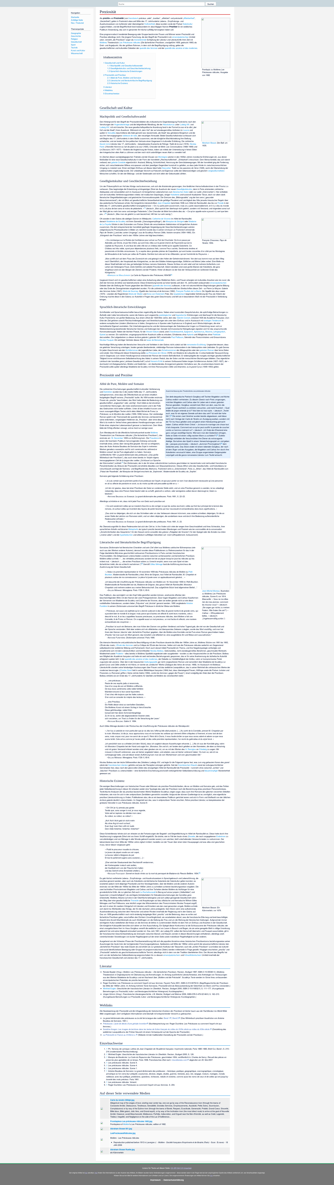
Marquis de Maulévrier (119, 275)
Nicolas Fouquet (107, 339)
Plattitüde (216, 334)
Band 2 (175, 1018)
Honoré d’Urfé (156, 361)
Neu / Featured (77, 22)
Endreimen (221, 836)
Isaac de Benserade (155, 339)
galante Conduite (118, 162)
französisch (133, 18)
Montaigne (162, 156)
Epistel (102, 334)
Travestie (135, 900)
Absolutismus (169, 124)
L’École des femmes (124, 645)
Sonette (191, 836)
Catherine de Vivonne (161, 218)
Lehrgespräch (219, 331)
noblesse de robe (129, 135)
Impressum (155, 1179)
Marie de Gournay (130, 291)
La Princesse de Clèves (156, 352)
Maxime (208, 331)
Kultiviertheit (149, 23)
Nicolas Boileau (156, 650)
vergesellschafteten (216, 170)
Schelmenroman (169, 350)
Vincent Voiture (152, 331)
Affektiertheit (189, 18)
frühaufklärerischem (192, 955)
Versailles (112, 132)
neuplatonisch (179, 293)
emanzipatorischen (218, 282)
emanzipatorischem (171, 955)
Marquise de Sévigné (175, 221)
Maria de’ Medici (136, 293)
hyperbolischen (126, 534)
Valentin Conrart (183, 317)
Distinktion (107, 391)
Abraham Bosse (209, 142)
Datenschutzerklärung (173, 1179)
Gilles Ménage (156, 564)
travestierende (140, 39)
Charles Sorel (126, 670)
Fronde (220, 203)
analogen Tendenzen (212, 320)
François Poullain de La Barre (188, 291)
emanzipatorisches (180, 37)
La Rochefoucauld (148, 892)
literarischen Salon (181, 191)
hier (86, 1173)
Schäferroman (132, 350)
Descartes (166, 168)
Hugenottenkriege (121, 124)
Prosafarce (154, 438)
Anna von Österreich (156, 293)
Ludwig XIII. (185, 124)
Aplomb (190, 334)
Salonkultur (187, 23)
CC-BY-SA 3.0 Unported (181, 1168)
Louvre (186, 130)
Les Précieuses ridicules (129, 42)
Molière (126, 1124)
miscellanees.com (179, 1059)
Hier (96, 1173)
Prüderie (119, 653)
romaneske (191, 344)
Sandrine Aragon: (156, 1029)
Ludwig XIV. (105, 127)
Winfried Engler (109, 988)
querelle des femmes (148, 48)
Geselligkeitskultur (184, 189)
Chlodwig (203, 749)
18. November (117, 438)
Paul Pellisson (177, 337)
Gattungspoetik (150, 661)
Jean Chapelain (164, 203)
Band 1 (167, 1018)
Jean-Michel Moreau (211, 590)
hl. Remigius (190, 749)
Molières (103, 42)
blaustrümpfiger (211, 770)
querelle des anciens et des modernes (181, 48)
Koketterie (175, 194)
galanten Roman (207, 350)
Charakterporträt (176, 331)
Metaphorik (133, 529)
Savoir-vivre (105, 143)
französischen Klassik (187, 765)
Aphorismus (199, 331)
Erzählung (201, 344)
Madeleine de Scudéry (116, 221)
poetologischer (165, 315)
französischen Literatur (118, 765)
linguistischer (181, 315)
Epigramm (188, 331)
